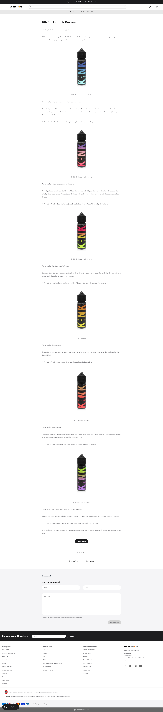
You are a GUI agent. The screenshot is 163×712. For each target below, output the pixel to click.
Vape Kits (4, 660)
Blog (44, 656)
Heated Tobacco (7, 666)
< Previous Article (73, 561)
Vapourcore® (40, 704)
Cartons (4, 673)
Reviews (45, 653)
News (84, 553)
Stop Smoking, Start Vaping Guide (52, 663)
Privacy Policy (87, 670)
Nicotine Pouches (7, 670)
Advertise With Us (48, 670)
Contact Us (86, 673)
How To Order (87, 666)
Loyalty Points (87, 653)
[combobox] (77, 7)
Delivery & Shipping (89, 650)
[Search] (124, 7)
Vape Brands (5, 650)
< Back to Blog (81, 541)
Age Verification (87, 663)
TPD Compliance (47, 666)
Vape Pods (5, 656)
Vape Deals (5, 680)
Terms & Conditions (88, 660)
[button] (3, 7)
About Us (45, 650)
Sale (3, 677)
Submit (72, 636)
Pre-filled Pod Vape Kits (8, 653)
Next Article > (90, 561)
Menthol (4, 683)
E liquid (4, 663)
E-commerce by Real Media (82, 709)
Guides (45, 660)
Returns (85, 656)
